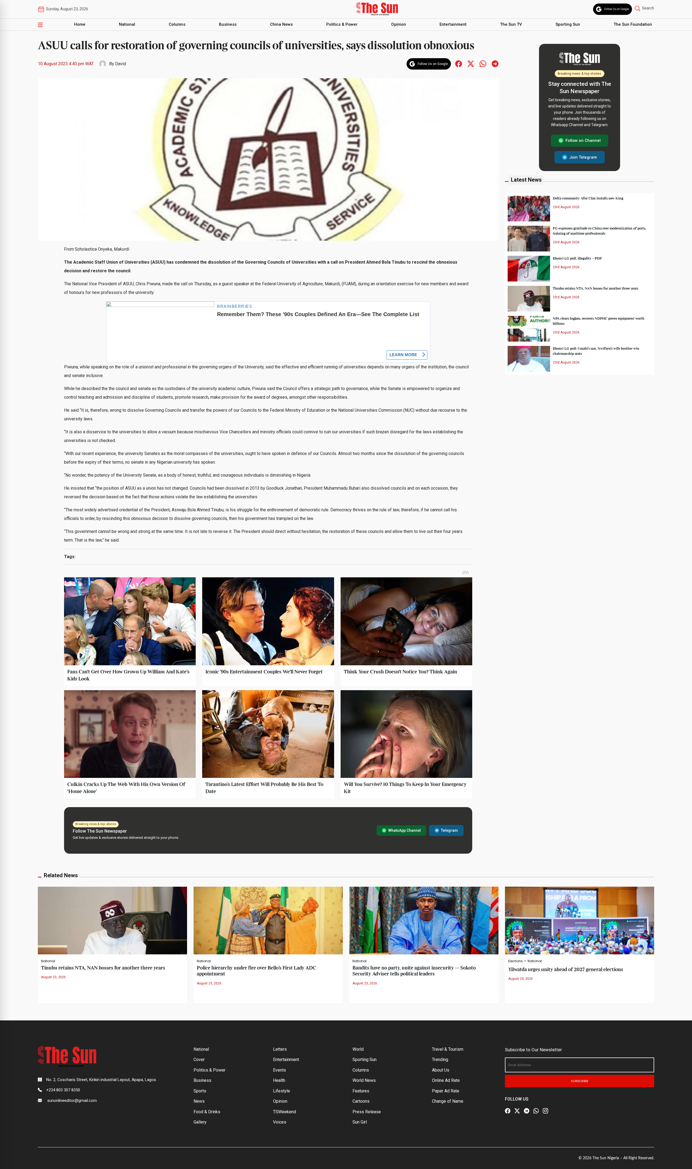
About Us (440, 1070)
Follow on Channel (583, 140)
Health (279, 1080)
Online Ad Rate (446, 1080)
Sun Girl (359, 1122)
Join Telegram (583, 157)
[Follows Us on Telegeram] (495, 63)
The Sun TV (511, 24)
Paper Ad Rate (445, 1090)
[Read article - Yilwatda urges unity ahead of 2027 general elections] (579, 920)
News (199, 1101)
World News (364, 1080)
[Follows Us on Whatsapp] (483, 63)
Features (360, 1090)
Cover (199, 1059)
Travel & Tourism (447, 1049)
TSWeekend (284, 1111)
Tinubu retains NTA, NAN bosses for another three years (595, 288)
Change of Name (447, 1101)
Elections (515, 961)
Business (228, 24)
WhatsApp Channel (404, 830)
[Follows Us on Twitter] (470, 63)
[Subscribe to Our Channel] (526, 1111)
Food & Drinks (207, 1111)
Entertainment (453, 24)
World (358, 1049)
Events (279, 1070)
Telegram (449, 830)
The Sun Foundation (633, 24)
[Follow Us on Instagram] (545, 1111)
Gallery (200, 1122)
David (120, 63)
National (127, 24)
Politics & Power (342, 24)
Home (79, 24)
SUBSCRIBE (579, 1081)
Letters (280, 1049)
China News (281, 24)
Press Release (366, 1111)
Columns (177, 24)
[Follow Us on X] (517, 1111)
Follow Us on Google (616, 9)
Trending (440, 1059)
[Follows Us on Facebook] (458, 63)
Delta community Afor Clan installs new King (588, 198)
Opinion (398, 24)
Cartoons (361, 1101)
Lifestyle (281, 1090)
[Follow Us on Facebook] (507, 1111)
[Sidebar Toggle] (40, 24)
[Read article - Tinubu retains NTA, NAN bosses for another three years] (112, 920)
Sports (200, 1090)
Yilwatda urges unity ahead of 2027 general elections (565, 969)
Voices (279, 1122)
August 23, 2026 (53, 977)
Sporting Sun (567, 24)
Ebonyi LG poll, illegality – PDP (577, 258)
